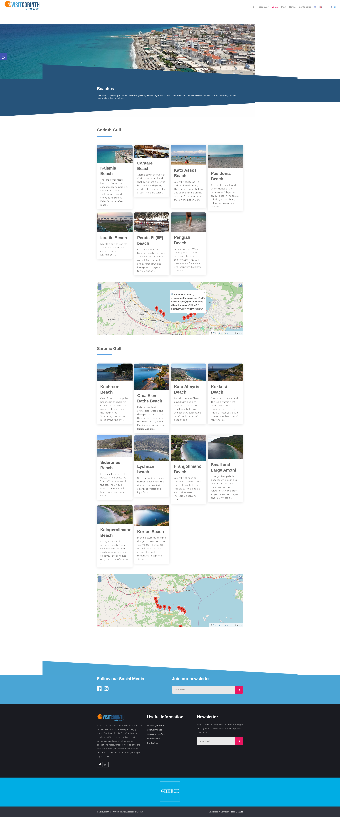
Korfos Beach (150, 531)
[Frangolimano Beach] (188, 448)
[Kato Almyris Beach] (188, 372)
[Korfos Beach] (151, 515)
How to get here (155, 725)
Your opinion (153, 738)
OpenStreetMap (221, 333)
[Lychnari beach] (151, 448)
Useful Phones (154, 730)
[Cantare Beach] (151, 151)
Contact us (152, 743)
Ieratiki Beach (113, 237)
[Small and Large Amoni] (225, 447)
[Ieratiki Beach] (115, 222)
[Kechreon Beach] (115, 372)
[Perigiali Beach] (188, 222)
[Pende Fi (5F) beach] (151, 222)
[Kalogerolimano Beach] (115, 514)
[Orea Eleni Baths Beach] (151, 377)
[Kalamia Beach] (115, 154)
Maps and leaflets (156, 734)
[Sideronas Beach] (115, 446)
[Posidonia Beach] (225, 156)
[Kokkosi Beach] (225, 372)
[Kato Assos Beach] (188, 155)
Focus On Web (236, 812)
